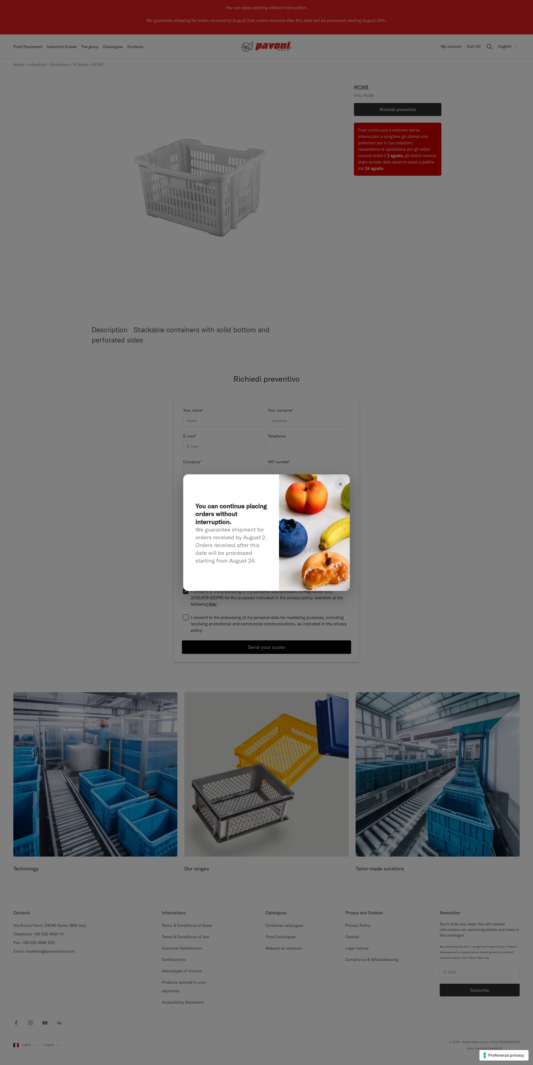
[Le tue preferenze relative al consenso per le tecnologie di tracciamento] (504, 1055)
